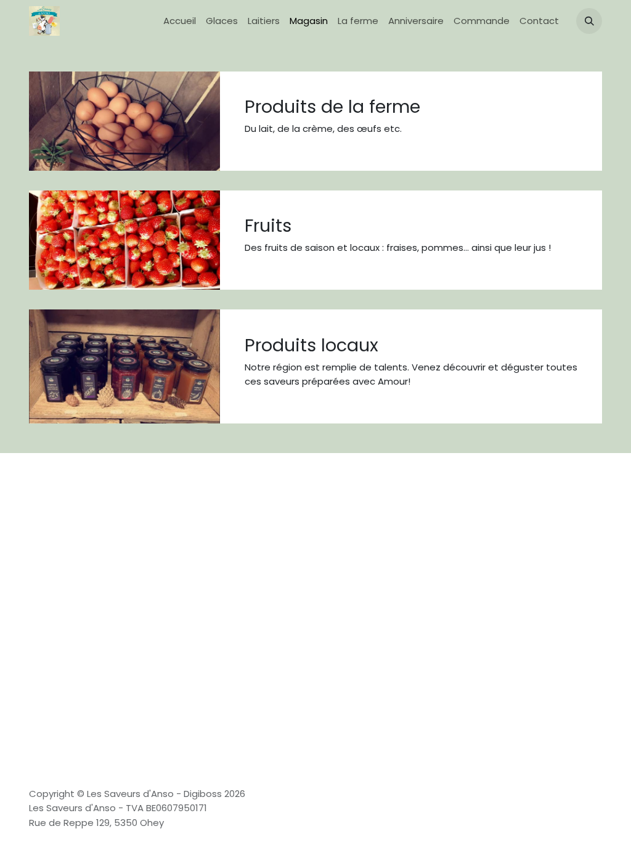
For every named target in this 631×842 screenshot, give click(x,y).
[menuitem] (179, 21)
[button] (589, 21)
